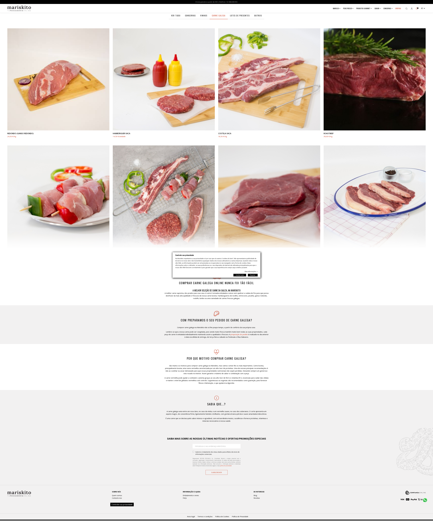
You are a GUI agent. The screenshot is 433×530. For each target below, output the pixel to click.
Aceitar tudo (240, 275)
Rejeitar (252, 275)
